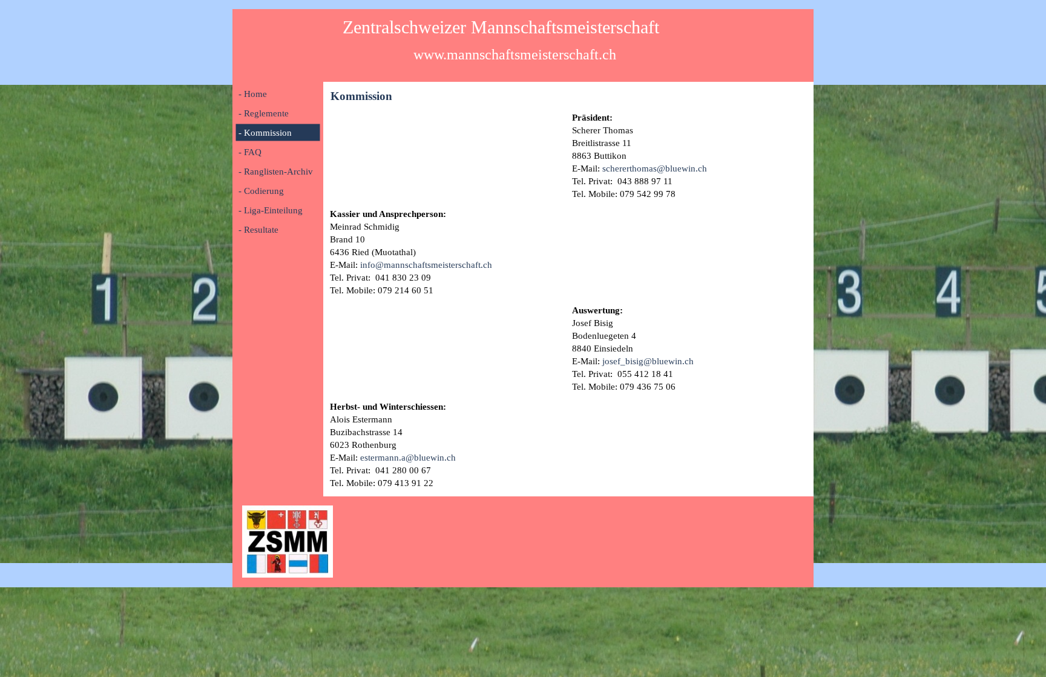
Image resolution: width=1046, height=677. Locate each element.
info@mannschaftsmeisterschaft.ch (426, 265)
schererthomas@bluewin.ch (654, 168)
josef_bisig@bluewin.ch (648, 361)
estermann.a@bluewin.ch (408, 457)
